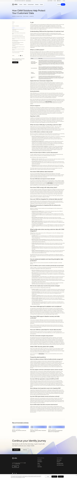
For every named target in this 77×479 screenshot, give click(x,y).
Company (41, 4)
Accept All (60, 476)
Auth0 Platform (39, 461)
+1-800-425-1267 (17, 463)
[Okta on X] (14, 473)
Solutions (25, 4)
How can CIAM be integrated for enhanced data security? (18, 38)
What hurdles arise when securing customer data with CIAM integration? (18, 40)
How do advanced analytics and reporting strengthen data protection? (17, 43)
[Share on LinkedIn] (20, 55)
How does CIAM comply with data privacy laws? (18, 36)
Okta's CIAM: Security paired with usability (17, 51)
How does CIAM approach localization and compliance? (17, 45)
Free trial (58, 4)
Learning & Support (31, 4)
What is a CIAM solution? (15, 31)
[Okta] (14, 4)
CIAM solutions (41, 353)
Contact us (63, 4)
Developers (36, 4)
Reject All (54, 476)
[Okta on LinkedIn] (16, 473)
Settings (48, 476)
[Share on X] (22, 55)
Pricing (38, 463)
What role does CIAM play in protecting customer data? (18, 33)
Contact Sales (39, 466)
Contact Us (58, 461)
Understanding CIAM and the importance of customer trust (18, 29)
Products (20, 4)
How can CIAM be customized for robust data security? (18, 49)
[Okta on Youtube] (12, 473)
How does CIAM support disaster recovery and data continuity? (18, 47)
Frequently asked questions (15, 52)
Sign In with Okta (49, 101)
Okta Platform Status (60, 463)
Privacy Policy (20, 477)
